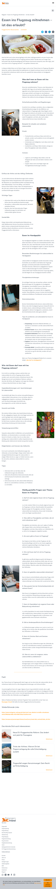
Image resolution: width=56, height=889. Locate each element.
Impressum (4, 870)
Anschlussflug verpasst (7, 832)
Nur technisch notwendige (47, 884)
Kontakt (3, 855)
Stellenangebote (5, 864)
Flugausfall (4, 826)
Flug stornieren (5, 841)
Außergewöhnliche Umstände (8, 847)
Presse (3, 859)
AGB (3, 866)
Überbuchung (5, 834)
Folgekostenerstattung (7, 843)
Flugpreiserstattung (6, 839)
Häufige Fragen (5, 861)
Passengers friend (7, 702)
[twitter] (42, 32)
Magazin (4, 15)
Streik (3, 845)
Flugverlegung (5, 836)
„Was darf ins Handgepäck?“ (34, 360)
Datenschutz (4, 868)
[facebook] (46, 32)
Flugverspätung (5, 828)
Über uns (4, 857)
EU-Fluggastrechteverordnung (8, 849)
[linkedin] (49, 32)
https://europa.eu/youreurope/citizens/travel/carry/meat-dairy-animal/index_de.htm (26, 719)
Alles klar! (48, 880)
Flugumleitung (5, 830)
